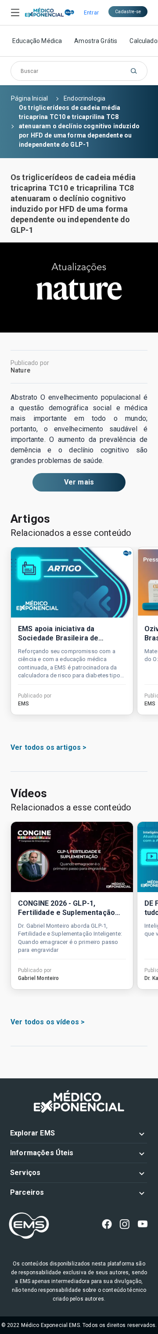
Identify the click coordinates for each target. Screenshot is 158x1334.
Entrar (91, 13)
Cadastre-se (128, 11)
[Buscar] (134, 70)
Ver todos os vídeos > (48, 1022)
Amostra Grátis (95, 40)
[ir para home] (44, 12)
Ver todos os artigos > (48, 747)
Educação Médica (37, 40)
